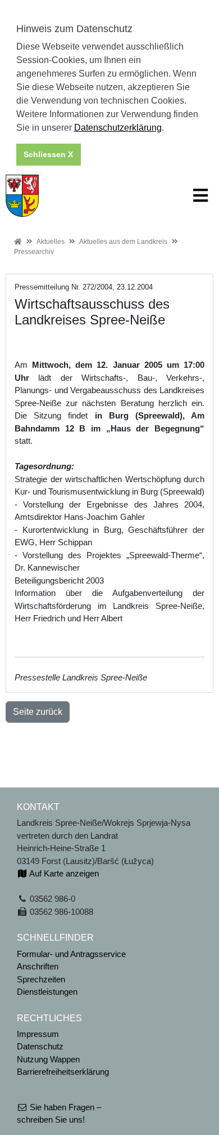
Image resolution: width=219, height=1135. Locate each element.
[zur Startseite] (22, 194)
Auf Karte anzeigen (63, 873)
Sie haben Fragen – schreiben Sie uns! (59, 1113)
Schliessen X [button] (48, 154)
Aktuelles (50, 242)
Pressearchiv (34, 252)
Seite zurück (37, 711)
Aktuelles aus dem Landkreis (123, 242)
